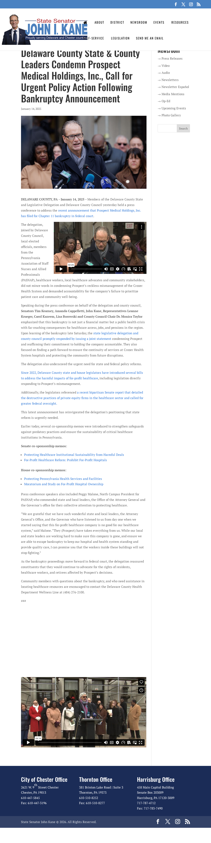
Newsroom (138, 22)
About (99, 22)
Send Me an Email (150, 38)
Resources (180, 22)
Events (159, 22)
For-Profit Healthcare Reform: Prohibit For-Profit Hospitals (65, 460)
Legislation (120, 38)
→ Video (164, 66)
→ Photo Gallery (169, 115)
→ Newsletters (168, 80)
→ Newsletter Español (173, 87)
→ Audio (164, 73)
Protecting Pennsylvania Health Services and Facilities (63, 479)
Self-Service (93, 38)
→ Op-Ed (164, 101)
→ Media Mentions (171, 94)
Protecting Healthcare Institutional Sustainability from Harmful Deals (74, 455)
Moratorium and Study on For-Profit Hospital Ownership (63, 484)
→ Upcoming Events (172, 108)
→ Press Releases (170, 58)
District (117, 22)
